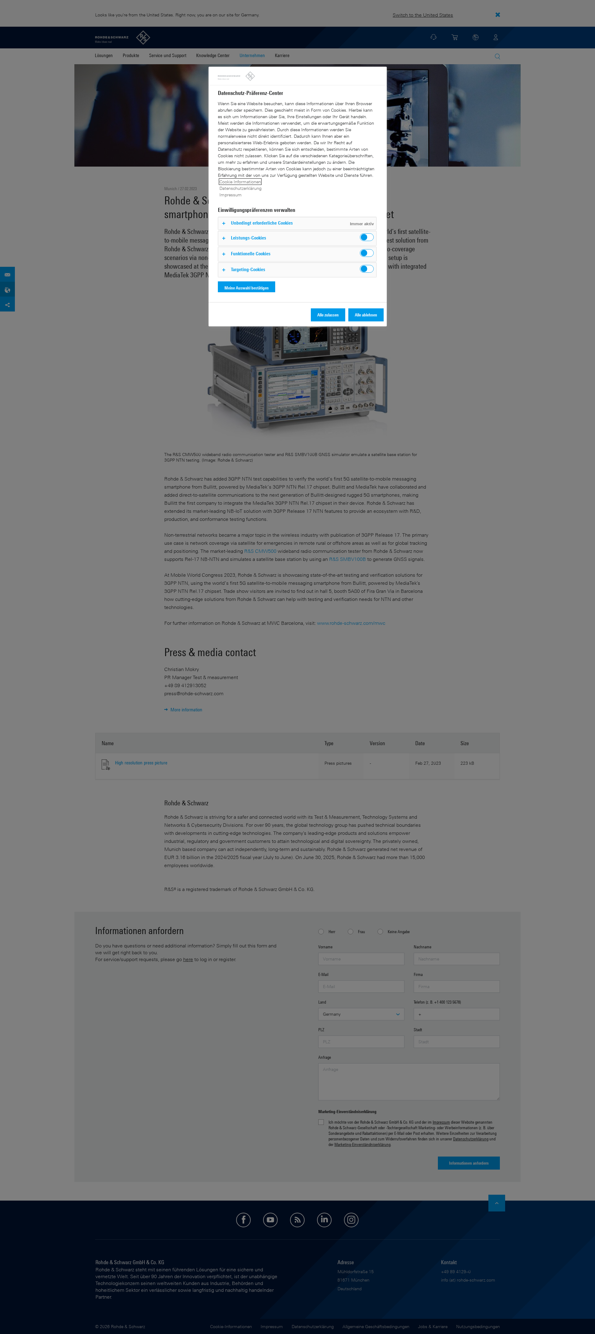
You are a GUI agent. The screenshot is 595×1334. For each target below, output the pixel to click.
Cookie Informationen (240, 181)
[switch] (367, 237)
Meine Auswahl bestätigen (246, 287)
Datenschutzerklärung (240, 188)
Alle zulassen (328, 314)
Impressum (230, 194)
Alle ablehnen (366, 314)
